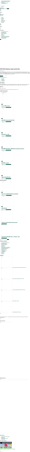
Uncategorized (3, 251)
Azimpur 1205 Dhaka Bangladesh (5, 1)
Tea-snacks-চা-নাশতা (3, 38)
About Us (2, 17)
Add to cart (7, 107)
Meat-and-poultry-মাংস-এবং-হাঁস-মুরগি (5, 36)
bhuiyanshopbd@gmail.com (4, 438)
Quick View (9, 107)
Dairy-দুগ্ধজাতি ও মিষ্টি (3, 32)
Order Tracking (3, 20)
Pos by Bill (2, 22)
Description (2, 78)
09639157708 (3, 2)
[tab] (15, 78)
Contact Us (2, 18)
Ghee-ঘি (2, 34)
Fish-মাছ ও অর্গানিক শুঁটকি (4, 33)
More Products (3, 80)
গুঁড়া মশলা (2, 253)
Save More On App (3, 3)
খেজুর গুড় (2, 252)
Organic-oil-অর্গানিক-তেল (4, 37)
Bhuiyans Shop (3, 439)
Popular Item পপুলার (4, 77)
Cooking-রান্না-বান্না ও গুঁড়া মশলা (4, 31)
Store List (2, 21)
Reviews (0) (2, 79)
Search (8, 8)
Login (2, 6)
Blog (2, 19)
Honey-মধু (2, 35)
